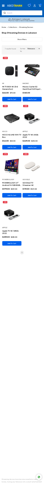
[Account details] (34, 5)
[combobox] (22, 12)
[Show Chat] (39, 477)
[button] (3, 5)
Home (4, 27)
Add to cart (12, 99)
